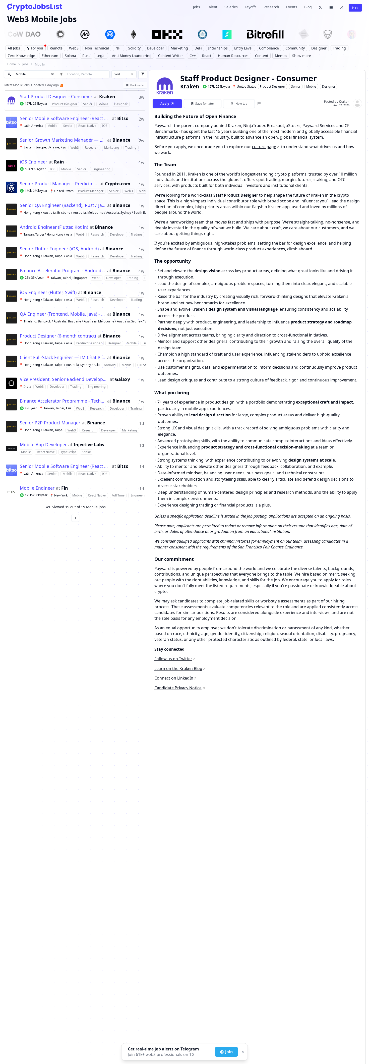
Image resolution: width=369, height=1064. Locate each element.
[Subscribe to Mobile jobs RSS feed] (61, 85)
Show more (301, 55)
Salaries (231, 7)
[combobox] (124, 74)
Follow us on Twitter (173, 658)
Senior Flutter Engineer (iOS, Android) (59, 249)
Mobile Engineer (37, 488)
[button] (75, 100)
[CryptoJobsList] (34, 7)
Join (229, 1051)
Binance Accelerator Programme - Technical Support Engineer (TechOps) (63, 401)
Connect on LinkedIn (173, 678)
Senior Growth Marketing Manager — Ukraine (63, 140)
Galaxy (122, 379)
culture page (264, 146)
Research (271, 7)
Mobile (311, 86)
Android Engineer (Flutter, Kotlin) (54, 227)
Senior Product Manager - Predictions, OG (59, 184)
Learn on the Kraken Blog (178, 668)
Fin (64, 488)
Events (291, 7)
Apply (164, 103)
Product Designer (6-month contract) (58, 336)
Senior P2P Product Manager (50, 423)
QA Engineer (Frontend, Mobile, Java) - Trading (63, 314)
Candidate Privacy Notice (178, 687)
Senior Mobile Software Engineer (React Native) (65, 118)
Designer (328, 86)
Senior (295, 86)
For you (37, 48)
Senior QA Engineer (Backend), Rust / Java (63, 205)
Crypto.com (117, 184)
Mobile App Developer (43, 444)
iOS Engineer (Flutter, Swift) (48, 292)
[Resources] (331, 7)
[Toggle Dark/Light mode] (320, 7)
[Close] (242, 1052)
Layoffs (251, 7)
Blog (308, 7)
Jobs (196, 7)
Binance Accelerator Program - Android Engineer (63, 270)
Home (11, 64)
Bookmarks (137, 85)
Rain (59, 162)
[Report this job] (259, 103)
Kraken (107, 96)
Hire (355, 8)
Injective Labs (89, 444)
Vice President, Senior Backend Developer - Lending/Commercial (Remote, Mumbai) (64, 379)
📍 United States (244, 86)
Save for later (204, 103)
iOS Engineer (33, 162)
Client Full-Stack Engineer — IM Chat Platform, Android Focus (63, 357)
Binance (121, 140)
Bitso (123, 118)
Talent (212, 7)
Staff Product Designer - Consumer (56, 96)
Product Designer (272, 86)
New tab (241, 103)
